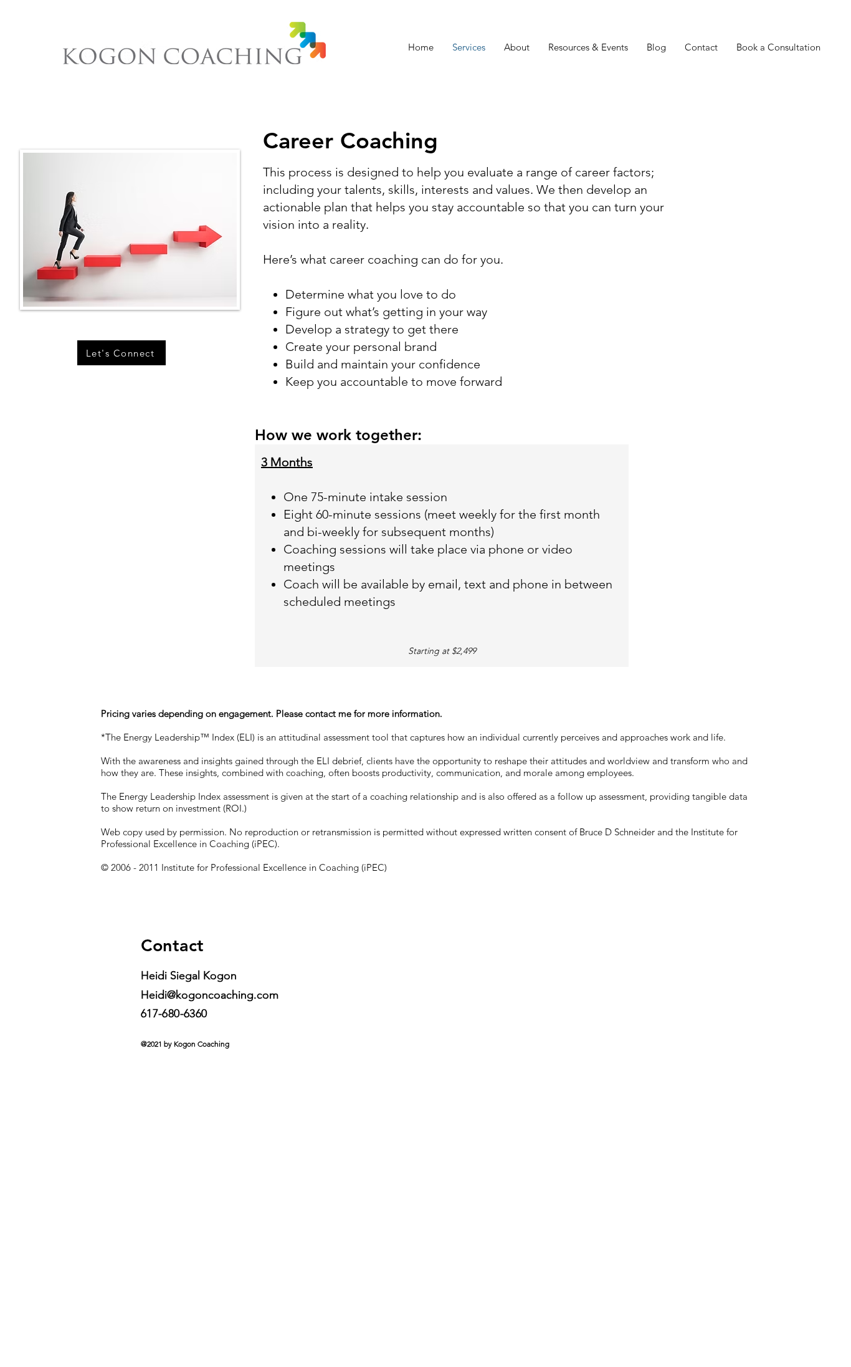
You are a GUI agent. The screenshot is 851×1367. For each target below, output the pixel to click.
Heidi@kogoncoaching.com (209, 995)
